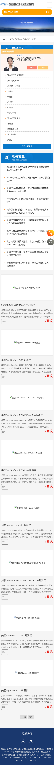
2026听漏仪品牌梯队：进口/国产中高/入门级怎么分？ (28, 179)
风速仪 (10, 91)
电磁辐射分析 (12, 129)
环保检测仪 (27, 39)
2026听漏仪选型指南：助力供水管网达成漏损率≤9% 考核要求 (28, 168)
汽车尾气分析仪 (13, 81)
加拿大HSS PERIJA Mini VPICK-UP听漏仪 (23, 580)
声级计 (10, 140)
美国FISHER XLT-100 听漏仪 (16, 635)
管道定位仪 (12, 113)
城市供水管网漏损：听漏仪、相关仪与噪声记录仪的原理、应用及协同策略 (27, 211)
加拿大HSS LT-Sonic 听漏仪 (16, 525)
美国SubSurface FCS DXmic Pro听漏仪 (22, 415)
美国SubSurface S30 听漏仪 (16, 360)
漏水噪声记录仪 (13, 118)
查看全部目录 (27, 146)
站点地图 (20, 752)
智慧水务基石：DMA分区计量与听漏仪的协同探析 (28, 200)
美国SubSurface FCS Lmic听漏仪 (18, 470)
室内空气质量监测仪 (15, 75)
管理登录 (27, 752)
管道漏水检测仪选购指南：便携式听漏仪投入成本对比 (27, 264)
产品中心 (18, 39)
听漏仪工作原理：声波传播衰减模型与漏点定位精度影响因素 (27, 253)
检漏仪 (10, 124)
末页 (30, 717)
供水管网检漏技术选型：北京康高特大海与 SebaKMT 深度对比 (26, 243)
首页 (11, 39)
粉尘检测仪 (12, 134)
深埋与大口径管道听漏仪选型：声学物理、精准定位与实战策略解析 (27, 232)
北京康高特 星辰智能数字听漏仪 (18, 305)
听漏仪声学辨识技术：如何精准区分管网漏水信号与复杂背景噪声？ (27, 222)
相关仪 (10, 102)
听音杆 (10, 97)
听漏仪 (10, 107)
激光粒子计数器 (13, 86)
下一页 (23, 717)
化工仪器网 (45, 752)
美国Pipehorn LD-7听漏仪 (14, 690)
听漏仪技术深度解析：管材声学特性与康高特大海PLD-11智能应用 (27, 190)
